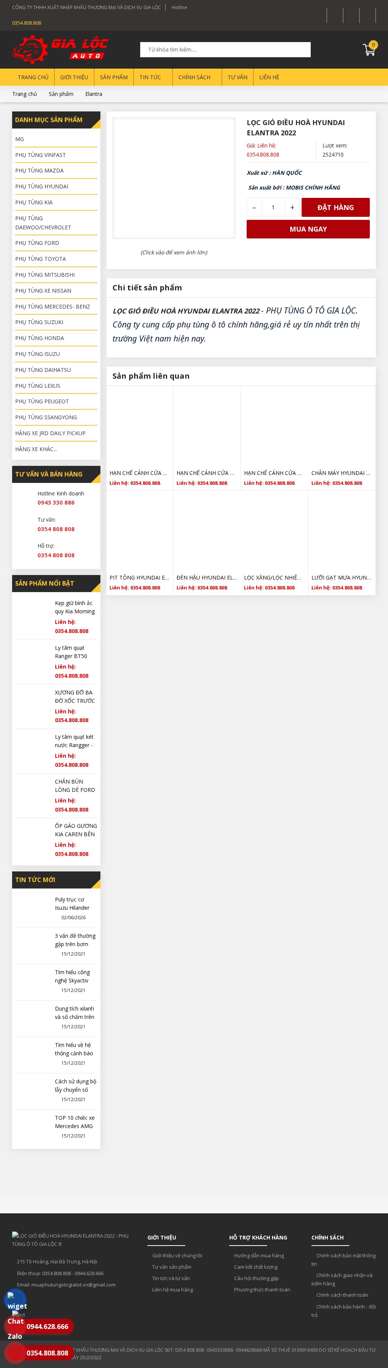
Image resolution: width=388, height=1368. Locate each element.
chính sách (195, 77)
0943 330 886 (56, 502)
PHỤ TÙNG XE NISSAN (43, 290)
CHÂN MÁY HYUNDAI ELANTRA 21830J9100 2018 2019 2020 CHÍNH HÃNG (341, 472)
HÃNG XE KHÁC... (36, 449)
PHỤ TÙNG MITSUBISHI (45, 274)
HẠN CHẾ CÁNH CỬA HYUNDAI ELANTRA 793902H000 (274, 472)
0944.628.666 (89, 1273)
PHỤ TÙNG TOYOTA (40, 258)
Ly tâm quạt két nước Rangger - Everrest (74, 745)
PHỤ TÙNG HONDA (39, 338)
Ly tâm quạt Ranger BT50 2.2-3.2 (71, 656)
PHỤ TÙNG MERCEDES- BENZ (52, 306)
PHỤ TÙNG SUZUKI (39, 322)
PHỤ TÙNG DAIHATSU (43, 369)
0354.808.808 (26, 22)
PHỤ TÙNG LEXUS (37, 385)
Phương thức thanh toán (261, 1289)
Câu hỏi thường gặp (256, 1278)
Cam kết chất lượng (255, 1266)
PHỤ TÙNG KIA (34, 202)
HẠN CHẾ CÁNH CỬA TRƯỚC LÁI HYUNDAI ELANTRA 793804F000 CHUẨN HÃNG (140, 472)
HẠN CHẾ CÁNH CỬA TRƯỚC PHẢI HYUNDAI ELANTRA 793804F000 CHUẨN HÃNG (207, 472)
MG (19, 139)
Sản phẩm (114, 77)
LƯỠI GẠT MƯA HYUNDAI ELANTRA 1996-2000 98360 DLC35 (341, 577)
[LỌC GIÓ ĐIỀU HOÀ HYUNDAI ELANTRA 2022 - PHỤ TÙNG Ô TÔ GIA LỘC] (50, 50)
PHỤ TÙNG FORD (37, 242)
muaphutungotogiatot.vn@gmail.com (73, 1284)
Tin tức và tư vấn (170, 1278)
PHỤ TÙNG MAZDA (39, 170)
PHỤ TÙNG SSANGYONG (46, 417)
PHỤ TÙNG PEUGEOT (42, 401)
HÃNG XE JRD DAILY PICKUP (50, 433)
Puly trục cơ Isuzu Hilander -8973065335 (72, 908)
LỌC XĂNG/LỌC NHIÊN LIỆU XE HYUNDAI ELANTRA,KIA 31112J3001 (274, 577)
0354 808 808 (56, 529)
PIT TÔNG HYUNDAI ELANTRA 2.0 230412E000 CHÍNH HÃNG (140, 577)
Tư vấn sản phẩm (171, 1266)
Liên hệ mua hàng (172, 1289)
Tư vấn (237, 77)
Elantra (93, 93)
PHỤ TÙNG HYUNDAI (41, 186)
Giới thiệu (74, 77)
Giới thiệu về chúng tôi (176, 1255)
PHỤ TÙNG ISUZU (37, 353)
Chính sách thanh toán (341, 1294)
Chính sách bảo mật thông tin (343, 1259)
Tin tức (151, 77)
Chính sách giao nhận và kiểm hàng (341, 1279)
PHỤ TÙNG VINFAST (40, 154)
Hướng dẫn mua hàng (258, 1255)
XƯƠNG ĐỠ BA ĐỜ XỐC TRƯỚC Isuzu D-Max (75, 701)
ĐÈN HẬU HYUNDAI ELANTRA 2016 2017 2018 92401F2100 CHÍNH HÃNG (207, 577)
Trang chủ (33, 77)
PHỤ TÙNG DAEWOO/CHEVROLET (43, 223)
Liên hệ (269, 77)
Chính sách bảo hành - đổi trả (343, 1310)
